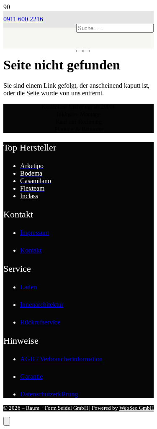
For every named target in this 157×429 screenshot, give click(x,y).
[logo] (39, 60)
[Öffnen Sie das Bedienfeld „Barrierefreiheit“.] (6, 421)
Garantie (31, 376)
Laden (28, 287)
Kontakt (30, 250)
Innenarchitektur (41, 304)
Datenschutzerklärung (49, 394)
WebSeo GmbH (136, 408)
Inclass (29, 195)
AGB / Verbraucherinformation (61, 359)
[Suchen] (79, 51)
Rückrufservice (40, 322)
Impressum (34, 232)
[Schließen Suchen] (86, 51)
